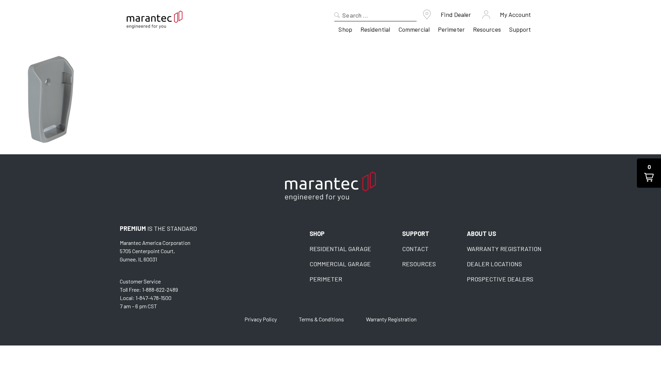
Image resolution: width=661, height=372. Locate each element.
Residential (375, 29)
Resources (487, 29)
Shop (345, 29)
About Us (481, 233)
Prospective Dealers (500, 279)
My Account (515, 14)
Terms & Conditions (321, 319)
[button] (649, 173)
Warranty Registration (504, 248)
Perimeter (451, 29)
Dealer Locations (494, 264)
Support (520, 29)
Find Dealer (456, 14)
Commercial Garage (340, 264)
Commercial (414, 29)
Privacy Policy (260, 319)
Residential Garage (340, 248)
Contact (415, 248)
